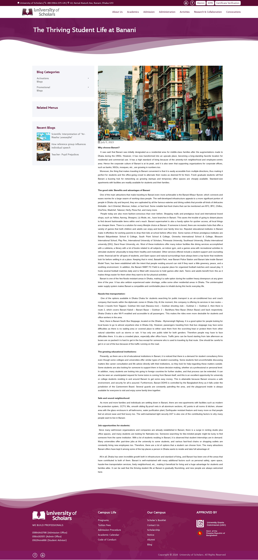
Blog (149, 544)
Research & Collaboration (208, 11)
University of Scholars (31, 3)
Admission (149, 11)
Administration (167, 11)
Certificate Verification (227, 3)
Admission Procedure (109, 529)
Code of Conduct (107, 539)
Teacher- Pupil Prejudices (65, 154)
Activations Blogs (43, 80)
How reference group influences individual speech (69, 146)
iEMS (210, 3)
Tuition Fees (104, 525)
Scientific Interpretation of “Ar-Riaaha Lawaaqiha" (68, 136)
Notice (150, 534)
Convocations (233, 11)
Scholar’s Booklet (156, 520)
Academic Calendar (108, 534)
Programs (103, 520)
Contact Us (153, 525)
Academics (133, 11)
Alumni (200, 3)
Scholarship (153, 529)
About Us (117, 11)
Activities (185, 11)
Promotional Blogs (43, 89)
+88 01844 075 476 (56, 3)
